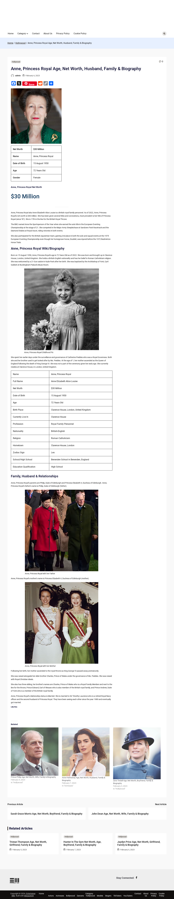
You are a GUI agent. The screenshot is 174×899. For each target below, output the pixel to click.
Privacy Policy (63, 33)
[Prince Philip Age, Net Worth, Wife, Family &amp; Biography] (35, 751)
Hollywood (16, 62)
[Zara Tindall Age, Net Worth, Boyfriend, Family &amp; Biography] (137, 753)
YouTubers (127, 896)
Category (21, 33)
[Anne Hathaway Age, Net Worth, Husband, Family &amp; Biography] (86, 751)
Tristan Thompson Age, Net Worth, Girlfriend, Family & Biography (28, 843)
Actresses (60, 896)
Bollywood (70, 896)
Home (10, 33)
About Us (48, 33)
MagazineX (29, 896)
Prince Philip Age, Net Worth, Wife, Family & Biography (33, 777)
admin (18, 75)
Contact (36, 33)
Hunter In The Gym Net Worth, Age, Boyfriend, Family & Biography (82, 843)
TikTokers (117, 896)
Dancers (80, 896)
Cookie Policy (80, 33)
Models (100, 896)
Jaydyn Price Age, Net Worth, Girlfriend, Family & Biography (138, 843)
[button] (27, 33)
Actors (51, 896)
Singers (108, 896)
